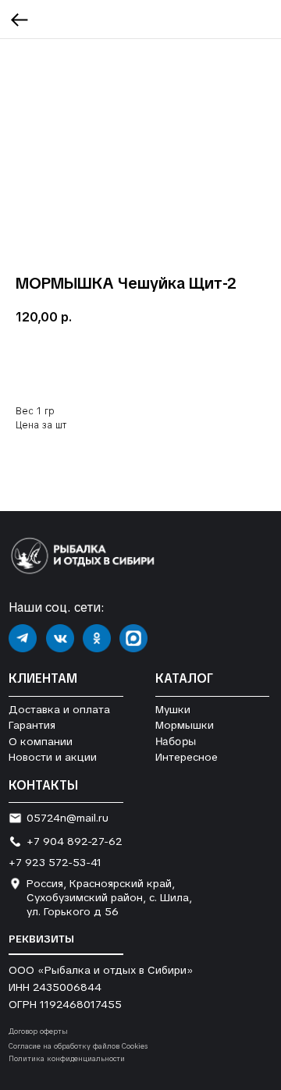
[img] (23, 638)
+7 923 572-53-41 (55, 862)
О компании (41, 741)
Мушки (172, 709)
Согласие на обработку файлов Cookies (78, 1046)
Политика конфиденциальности (67, 1058)
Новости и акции (53, 757)
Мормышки (184, 725)
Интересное (186, 757)
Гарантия (32, 725)
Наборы (175, 740)
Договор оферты (38, 1031)
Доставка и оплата (59, 709)
